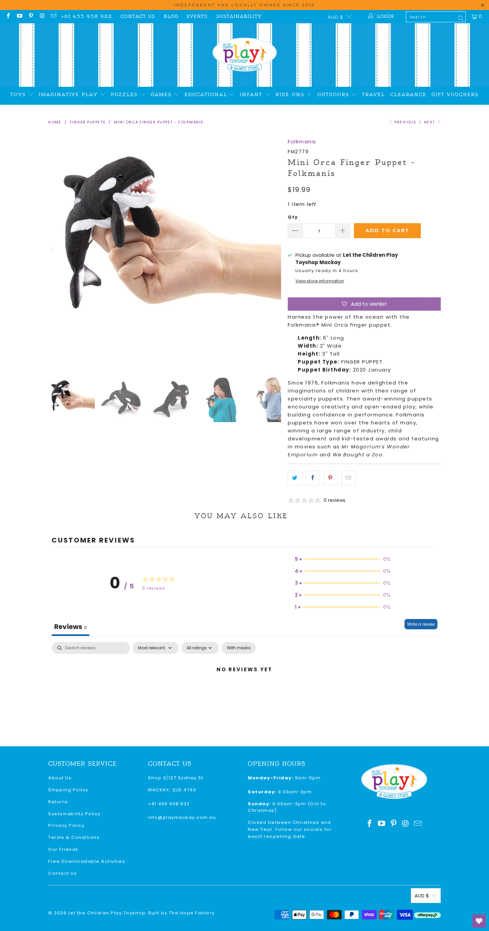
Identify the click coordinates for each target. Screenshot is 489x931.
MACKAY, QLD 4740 (172, 790)
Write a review (421, 624)
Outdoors (334, 94)
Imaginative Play (69, 94)
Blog (171, 16)
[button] (343, 559)
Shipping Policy (68, 790)
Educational (207, 94)
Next (430, 122)
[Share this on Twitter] (295, 478)
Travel (373, 94)
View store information (319, 281)
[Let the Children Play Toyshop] (245, 55)
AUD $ (335, 17)
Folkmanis (302, 141)
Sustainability (239, 16)
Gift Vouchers (455, 94)
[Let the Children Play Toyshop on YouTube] (19, 16)
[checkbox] (239, 648)
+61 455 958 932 (86, 16)
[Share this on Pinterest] (330, 478)
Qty (293, 217)
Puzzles (125, 94)
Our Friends (63, 849)
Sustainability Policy (74, 814)
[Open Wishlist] (479, 921)
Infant (252, 94)
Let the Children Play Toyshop (107, 913)
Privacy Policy (66, 825)
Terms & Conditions (73, 837)
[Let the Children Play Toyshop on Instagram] (42, 16)
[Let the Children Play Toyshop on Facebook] (8, 16)
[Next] (276, 249)
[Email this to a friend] (348, 478)
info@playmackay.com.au (182, 817)
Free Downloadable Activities (86, 861)
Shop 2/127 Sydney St (175, 778)
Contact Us (137, 16)
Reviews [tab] (70, 626)
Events (197, 16)
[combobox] (436, 16)
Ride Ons (291, 94)
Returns (58, 802)
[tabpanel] (244, 692)
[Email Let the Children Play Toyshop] (53, 16)
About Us (60, 778)
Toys (19, 94)
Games (162, 94)
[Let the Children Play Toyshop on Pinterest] (31, 16)
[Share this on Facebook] (313, 478)
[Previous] (53, 249)
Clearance (408, 94)
